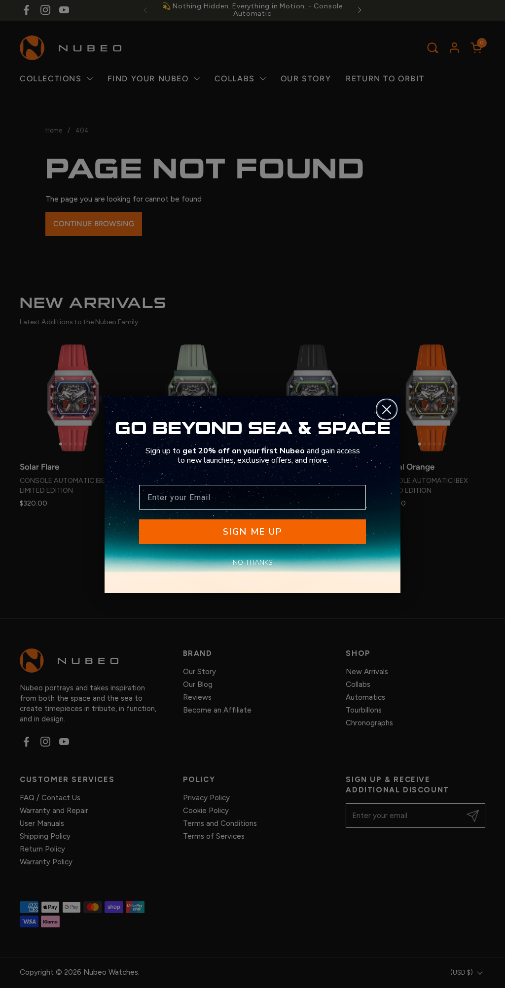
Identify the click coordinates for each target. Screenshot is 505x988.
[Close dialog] (387, 409)
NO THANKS (253, 562)
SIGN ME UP (252, 532)
